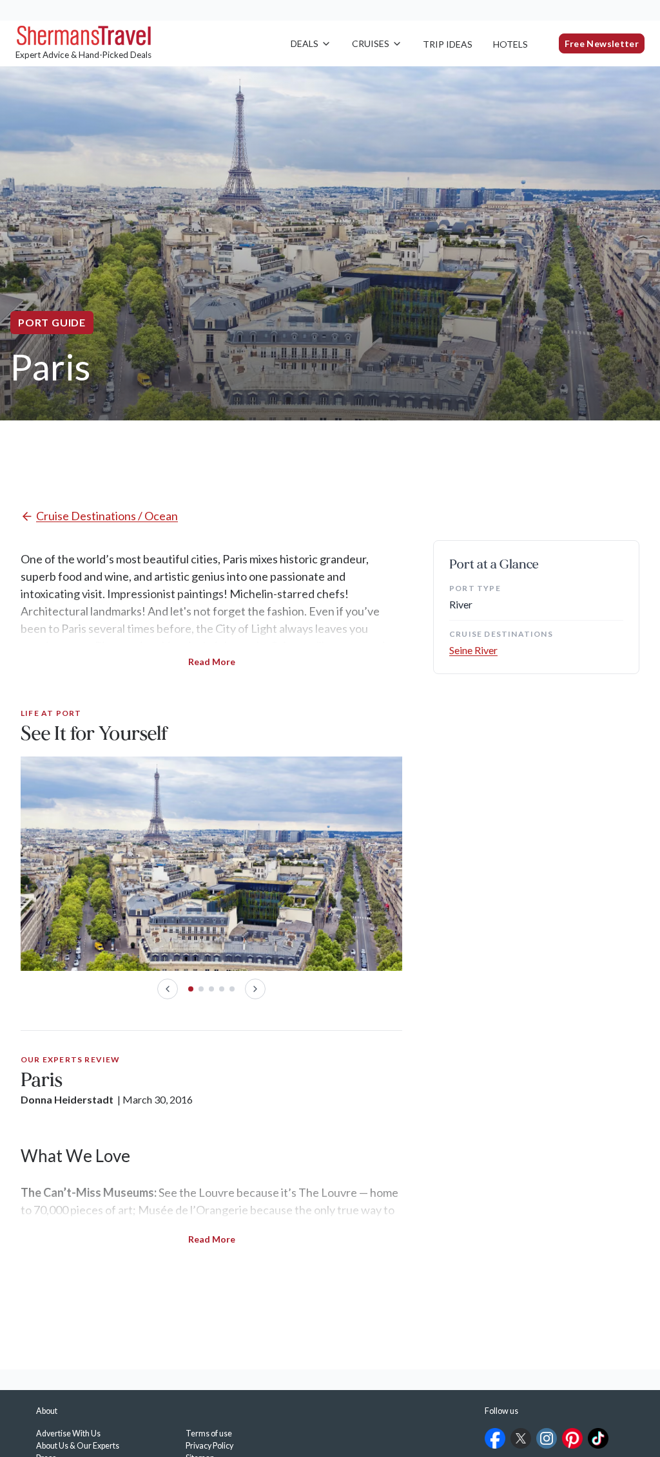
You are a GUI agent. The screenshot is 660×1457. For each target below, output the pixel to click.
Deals (304, 43)
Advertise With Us (68, 1433)
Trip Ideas (447, 44)
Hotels (510, 44)
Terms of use (209, 1433)
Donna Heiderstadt (67, 1099)
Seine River (473, 650)
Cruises (370, 43)
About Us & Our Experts (77, 1446)
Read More (211, 661)
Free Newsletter (602, 43)
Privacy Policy (209, 1446)
